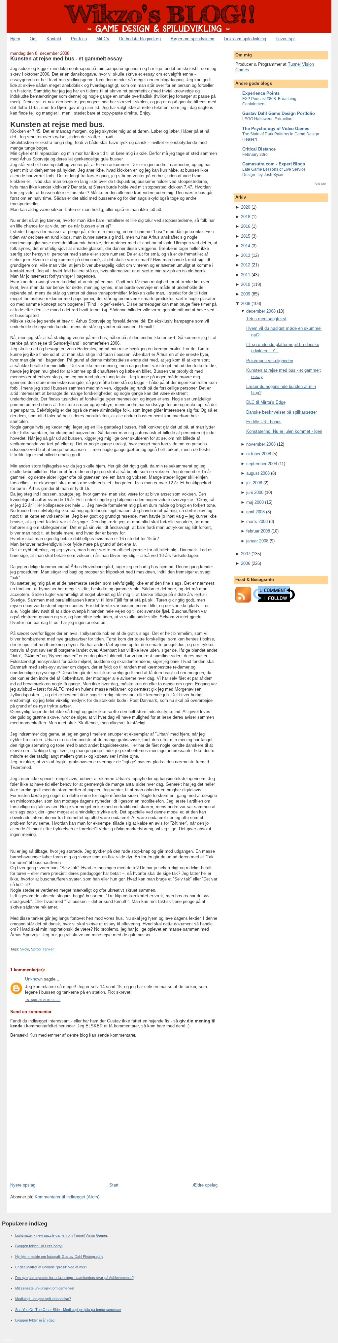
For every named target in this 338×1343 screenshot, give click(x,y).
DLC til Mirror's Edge (266, 402)
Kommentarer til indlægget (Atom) (67, 1196)
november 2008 (261, 444)
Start (113, 1185)
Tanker (48, 949)
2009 (245, 294)
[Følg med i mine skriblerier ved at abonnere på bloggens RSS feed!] (243, 601)
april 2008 (255, 511)
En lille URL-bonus (264, 421)
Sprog (36, 949)
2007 (245, 553)
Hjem (15, 38)
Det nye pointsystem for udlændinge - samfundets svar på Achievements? (74, 1278)
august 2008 (258, 473)
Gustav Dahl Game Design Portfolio (278, 113)
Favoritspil (285, 38)
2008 (245, 303)
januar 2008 (257, 540)
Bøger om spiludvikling (192, 38)
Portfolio (79, 38)
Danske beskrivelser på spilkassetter (281, 412)
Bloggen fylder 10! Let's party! (39, 1246)
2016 (245, 226)
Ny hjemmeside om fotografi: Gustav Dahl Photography (59, 1256)
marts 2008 (257, 521)
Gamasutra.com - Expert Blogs (273, 163)
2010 (245, 284)
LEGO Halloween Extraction (267, 119)
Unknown (34, 979)
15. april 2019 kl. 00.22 (42, 1000)
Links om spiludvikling (245, 38)
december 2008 (261, 311)
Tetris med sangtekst (266, 318)
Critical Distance (259, 149)
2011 (245, 274)
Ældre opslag (205, 1185)
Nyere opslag (22, 1185)
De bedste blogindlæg (140, 38)
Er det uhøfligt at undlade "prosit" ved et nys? (51, 1267)
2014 (245, 245)
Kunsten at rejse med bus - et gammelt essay (66, 58)
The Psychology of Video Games (275, 128)
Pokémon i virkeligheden (269, 360)
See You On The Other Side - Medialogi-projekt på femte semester (68, 1310)
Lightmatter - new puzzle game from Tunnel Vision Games (61, 1235)
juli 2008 (254, 482)
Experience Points (261, 93)
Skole (24, 949)
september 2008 (261, 463)
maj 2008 (255, 502)
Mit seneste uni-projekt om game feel (44, 1288)
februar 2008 (258, 531)
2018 (245, 216)
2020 (245, 207)
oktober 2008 (258, 453)
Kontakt (54, 38)
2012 (245, 264)
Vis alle (320, 184)
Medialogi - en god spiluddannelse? (43, 1299)
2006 (245, 563)
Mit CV (103, 38)
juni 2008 (254, 492)
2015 (245, 236)
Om (33, 38)
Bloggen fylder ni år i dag (34, 1320)
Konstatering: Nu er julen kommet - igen (284, 431)
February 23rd (255, 154)
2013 (245, 255)
